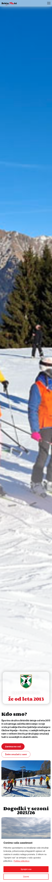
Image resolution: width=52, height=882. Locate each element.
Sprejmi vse (26, 869)
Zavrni (26, 876)
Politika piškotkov (22, 861)
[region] (26, 860)
